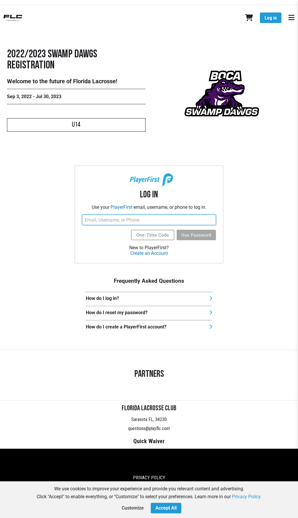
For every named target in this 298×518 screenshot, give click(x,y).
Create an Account (149, 253)
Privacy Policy (149, 477)
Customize (133, 508)
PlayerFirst (121, 207)
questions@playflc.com (149, 428)
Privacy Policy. (247, 496)
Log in (271, 18)
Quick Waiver (149, 441)
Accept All (166, 508)
